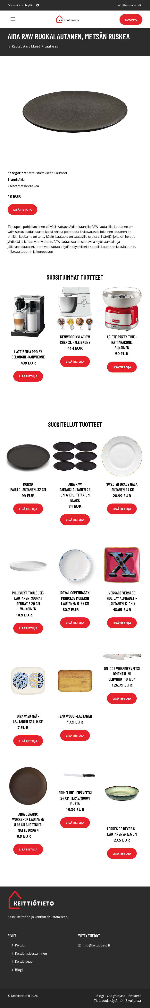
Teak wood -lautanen (75, 716)
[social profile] (38, 5)
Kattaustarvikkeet (26, 46)
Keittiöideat (23, 961)
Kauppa (131, 19)
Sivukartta (133, 1000)
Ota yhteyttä (116, 996)
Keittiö (20, 945)
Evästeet (134, 996)
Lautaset (51, 46)
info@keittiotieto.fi (129, 5)
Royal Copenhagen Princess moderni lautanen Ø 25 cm (75, 598)
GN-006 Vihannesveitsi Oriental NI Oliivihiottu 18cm (122, 673)
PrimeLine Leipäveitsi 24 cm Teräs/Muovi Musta (75, 798)
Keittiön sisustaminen (31, 953)
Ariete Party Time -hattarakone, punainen (122, 342)
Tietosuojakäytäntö (108, 1000)
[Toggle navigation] (13, 19)
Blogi (19, 970)
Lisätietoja (22, 209)
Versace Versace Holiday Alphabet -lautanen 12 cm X (122, 598)
